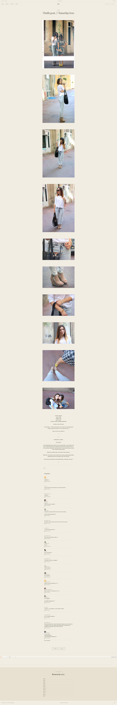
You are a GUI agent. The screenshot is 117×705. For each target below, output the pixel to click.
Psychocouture (47, 589)
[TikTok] (110, 4)
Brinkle (56, 421)
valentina (46, 574)
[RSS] (114, 4)
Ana (58, 3)
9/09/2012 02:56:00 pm (47, 496)
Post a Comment (47, 640)
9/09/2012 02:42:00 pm (47, 481)
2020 (44, 678)
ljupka (45, 528)
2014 (44, 688)
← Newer (55, 648)
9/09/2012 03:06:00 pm (47, 505)
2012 (44, 691)
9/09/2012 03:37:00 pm (47, 523)
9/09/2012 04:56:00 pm (47, 561)
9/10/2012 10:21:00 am (47, 617)
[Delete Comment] (58, 489)
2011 (44, 692)
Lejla (45, 501)
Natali (45, 510)
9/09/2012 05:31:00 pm (47, 569)
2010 (44, 694)
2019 (44, 680)
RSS (114, 702)
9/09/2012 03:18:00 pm (47, 515)
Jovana (45, 597)
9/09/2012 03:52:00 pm (47, 546)
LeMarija (45, 566)
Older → (62, 648)
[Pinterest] (108, 4)
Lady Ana (46, 632)
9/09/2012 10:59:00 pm (47, 592)
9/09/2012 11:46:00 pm (47, 602)
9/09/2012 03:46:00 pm (47, 538)
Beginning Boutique (62, 421)
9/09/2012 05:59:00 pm (47, 584)
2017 (44, 683)
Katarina (45, 543)
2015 (44, 686)
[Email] (112, 4)
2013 (44, 689)
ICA (44, 551)
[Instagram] (106, 4)
